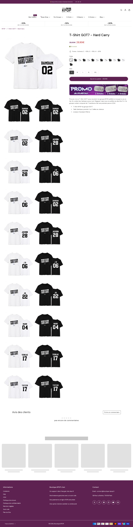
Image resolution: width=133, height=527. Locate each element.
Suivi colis (6, 509)
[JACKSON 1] (84, 60)
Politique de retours (9, 500)
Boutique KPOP (59, 524)
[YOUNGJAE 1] (119, 60)
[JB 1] (93, 60)
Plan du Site (7, 512)
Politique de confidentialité (12, 503)
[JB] (88, 60)
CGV (4, 497)
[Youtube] (113, 502)
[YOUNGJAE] (114, 60)
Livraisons (6, 491)
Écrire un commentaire (111, 412)
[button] (98, 79)
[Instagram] (109, 502)
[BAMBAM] (71, 60)
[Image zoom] (33, 63)
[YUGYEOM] (123, 60)
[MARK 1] (110, 60)
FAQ (4, 494)
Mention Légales (8, 506)
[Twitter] (94, 502)
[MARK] (106, 60)
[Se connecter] (125, 10)
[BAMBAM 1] (75, 60)
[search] (121, 10)
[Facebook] (99, 502)
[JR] (97, 60)
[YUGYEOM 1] (71, 64)
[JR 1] (101, 60)
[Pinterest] (104, 502)
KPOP (3, 29)
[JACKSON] (80, 60)
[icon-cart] (129, 10)
